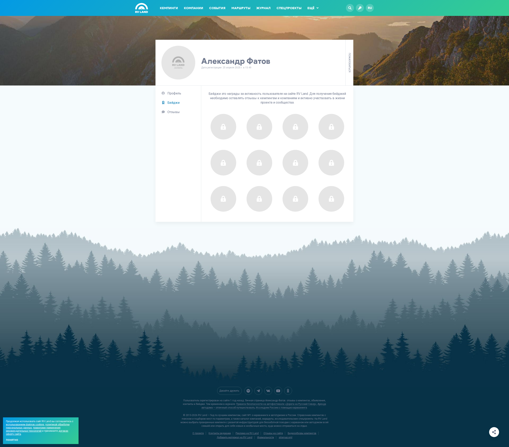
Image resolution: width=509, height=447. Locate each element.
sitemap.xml (285, 437)
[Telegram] (258, 391)
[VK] (268, 391)
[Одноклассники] (288, 391)
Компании (193, 8)
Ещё (311, 8)
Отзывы (173, 112)
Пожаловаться (349, 62)
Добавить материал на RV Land (234, 437)
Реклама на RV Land (247, 433)
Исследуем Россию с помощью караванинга (281, 407)
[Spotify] (248, 391)
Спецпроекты (289, 8)
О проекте (198, 433)
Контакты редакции (220, 433)
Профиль (174, 93)
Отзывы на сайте (273, 433)
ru (370, 8)
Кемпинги (169, 8)
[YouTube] (278, 391)
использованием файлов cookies (25, 424)
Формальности (265, 437)
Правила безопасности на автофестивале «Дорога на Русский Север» (276, 404)
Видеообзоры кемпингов (302, 433)
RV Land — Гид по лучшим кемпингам (219, 415)
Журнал (263, 8)
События (217, 8)
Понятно (12, 440)
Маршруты (240, 8)
